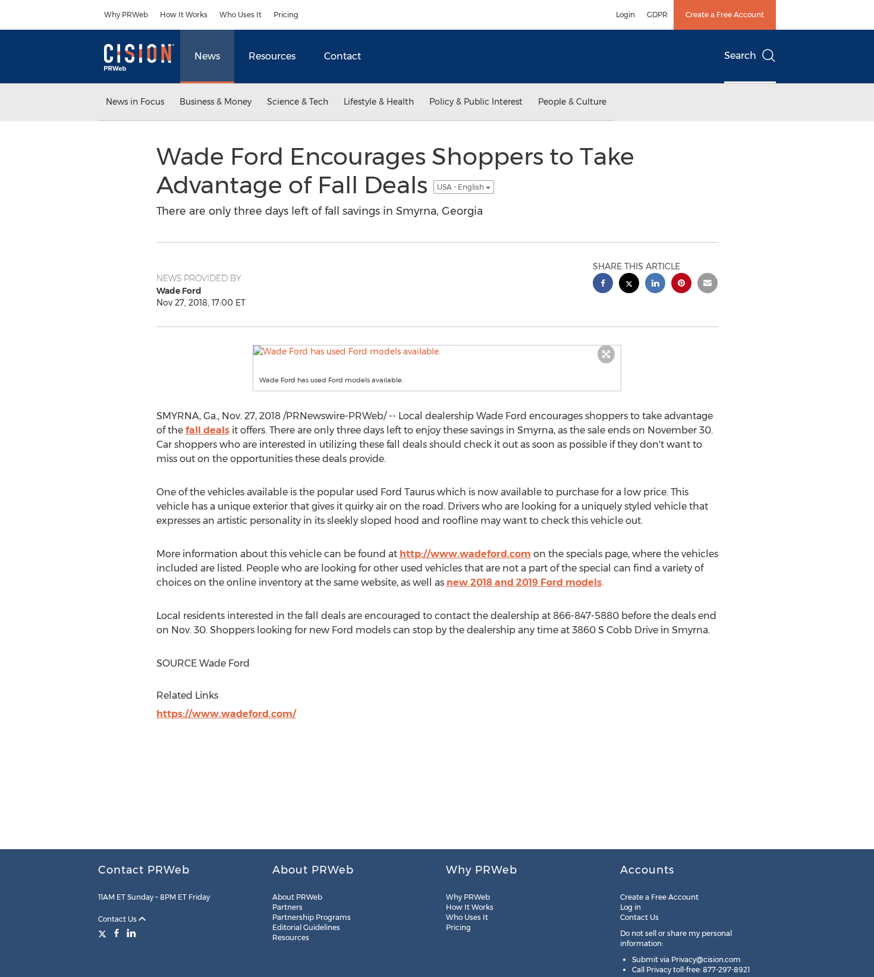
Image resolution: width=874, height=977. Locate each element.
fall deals (207, 430)
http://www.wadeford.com (465, 554)
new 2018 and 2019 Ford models (524, 582)
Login (625, 14)
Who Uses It (240, 14)
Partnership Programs (311, 917)
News (207, 56)
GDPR (657, 14)
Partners (287, 907)
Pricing (285, 14)
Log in (630, 907)
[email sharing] (707, 284)
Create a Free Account (725, 14)
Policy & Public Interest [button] (476, 101)
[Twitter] (103, 933)
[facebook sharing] (603, 284)
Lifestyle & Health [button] (379, 101)
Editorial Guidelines (306, 927)
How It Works (184, 14)
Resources (272, 56)
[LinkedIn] (131, 933)
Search (740, 55)
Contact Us (118, 919)
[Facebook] (116, 933)
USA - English (461, 187)
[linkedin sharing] (655, 284)
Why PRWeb (126, 14)
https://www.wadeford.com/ (226, 714)
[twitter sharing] (629, 284)
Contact (342, 56)
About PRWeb (297, 897)
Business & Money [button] (215, 101)
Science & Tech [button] (297, 101)
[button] (437, 351)
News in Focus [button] (135, 101)
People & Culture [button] (572, 101)
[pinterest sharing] (681, 284)
